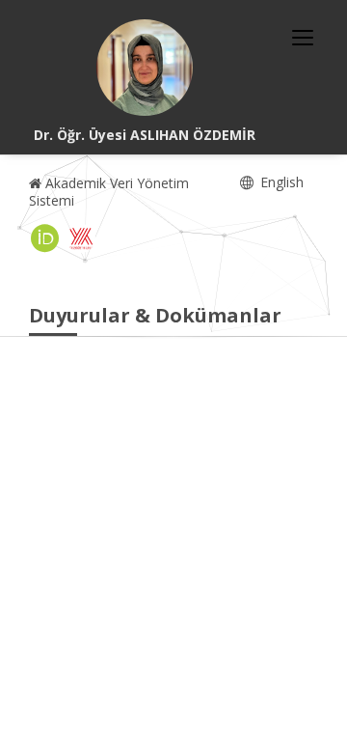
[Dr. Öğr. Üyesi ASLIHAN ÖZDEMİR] (144, 67)
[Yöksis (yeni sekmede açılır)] (81, 238)
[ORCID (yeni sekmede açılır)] (45, 238)
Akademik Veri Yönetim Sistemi (109, 191)
